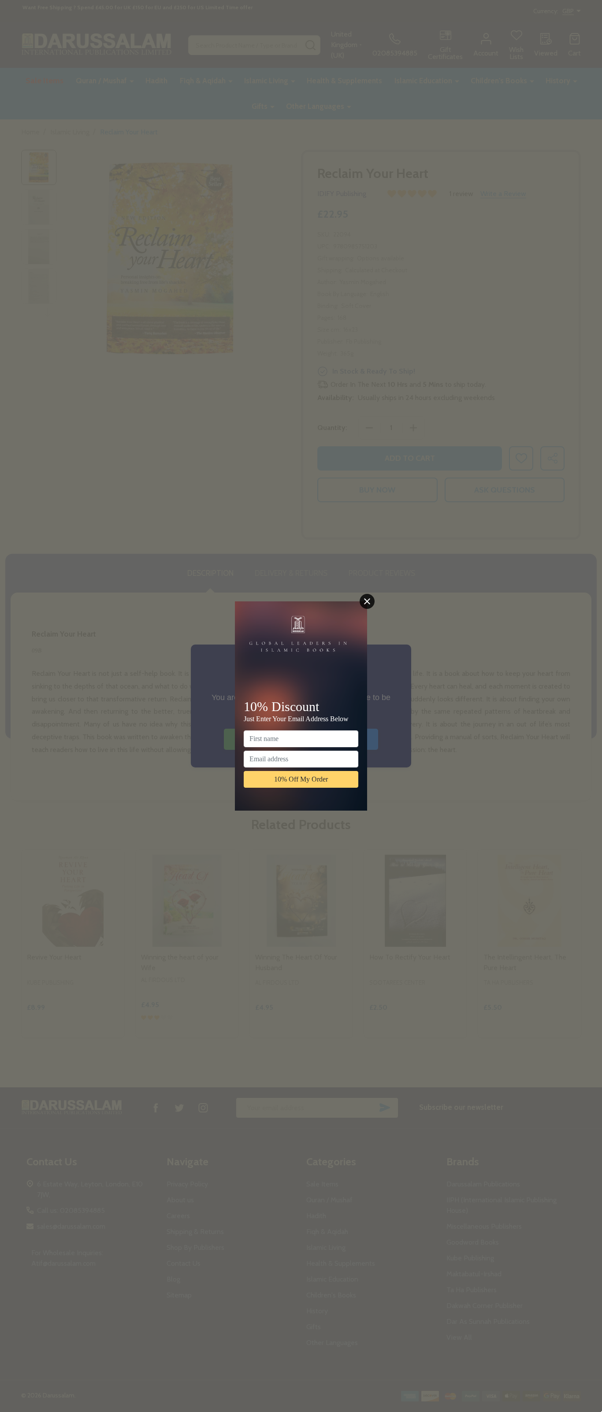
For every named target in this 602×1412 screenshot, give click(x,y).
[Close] (367, 601)
